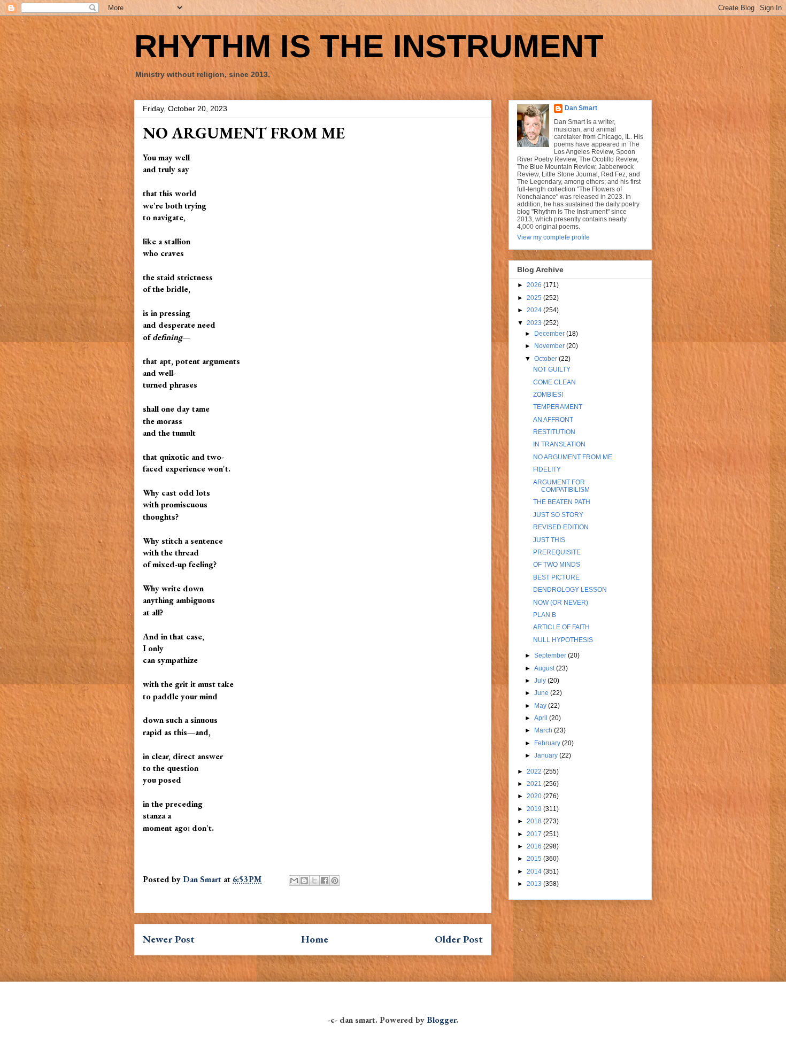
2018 (535, 821)
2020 (535, 796)
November (550, 346)
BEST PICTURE (556, 577)
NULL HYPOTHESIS (563, 640)
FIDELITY (547, 469)
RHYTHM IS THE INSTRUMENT (369, 46)
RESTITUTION (554, 432)
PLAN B (544, 615)
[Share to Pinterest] (334, 880)
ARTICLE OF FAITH (561, 627)
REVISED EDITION (561, 527)
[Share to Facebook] (324, 880)
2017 (535, 834)
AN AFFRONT (553, 419)
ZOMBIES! (548, 394)
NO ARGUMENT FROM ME (572, 457)
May (541, 705)
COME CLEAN (554, 382)
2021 (535, 784)
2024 (535, 310)
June (542, 693)
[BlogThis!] (304, 880)
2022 (535, 771)
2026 (535, 285)
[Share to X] (314, 880)
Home (314, 939)
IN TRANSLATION (559, 444)
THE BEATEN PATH (561, 502)
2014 (535, 871)
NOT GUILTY (552, 369)
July (541, 680)
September (551, 655)
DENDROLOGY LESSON (570, 589)
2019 (535, 809)
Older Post (459, 939)
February (548, 743)
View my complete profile (553, 237)
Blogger (441, 1019)
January (546, 755)
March (544, 730)
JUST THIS (549, 540)
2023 (535, 323)
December (550, 333)
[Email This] (294, 880)
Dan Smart (581, 108)
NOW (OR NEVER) (560, 602)
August (545, 668)
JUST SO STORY (558, 515)
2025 (535, 298)
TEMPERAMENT (557, 407)
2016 (535, 846)
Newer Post (169, 939)
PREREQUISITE (557, 552)
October (546, 358)
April (541, 718)
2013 (535, 883)
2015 (535, 858)
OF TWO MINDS (556, 564)
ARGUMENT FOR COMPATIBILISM (561, 485)
